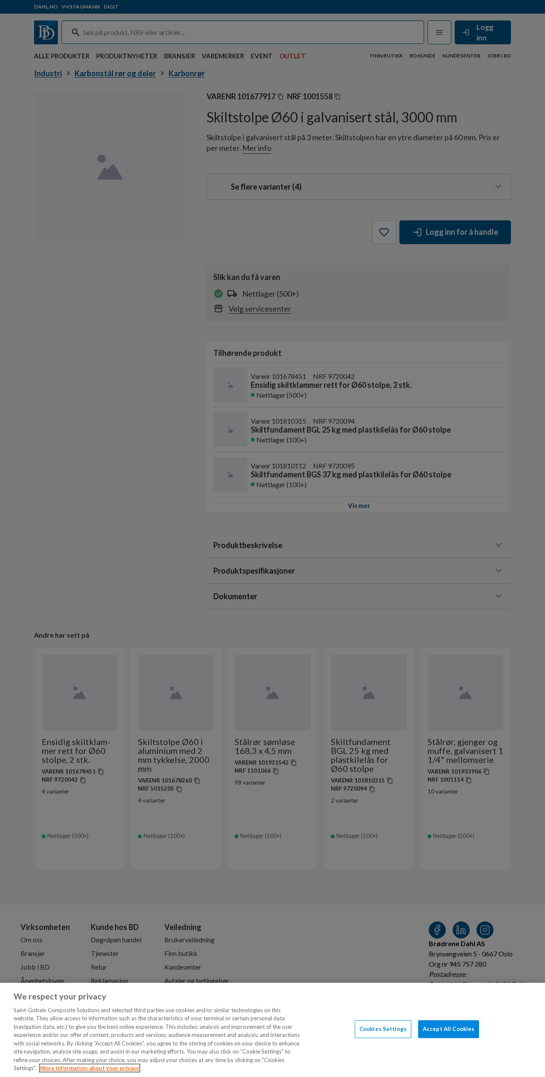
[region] (272, 1030)
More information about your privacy (89, 1068)
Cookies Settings (383, 1028)
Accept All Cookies (448, 1028)
